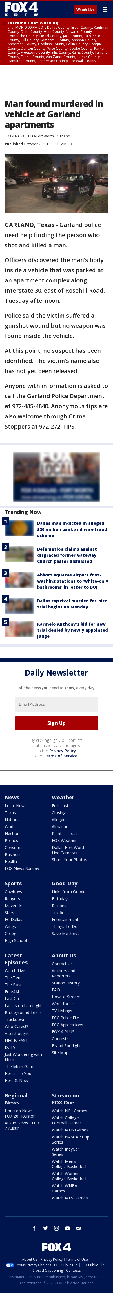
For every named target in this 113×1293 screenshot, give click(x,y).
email (78, 1228)
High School (16, 940)
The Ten (12, 977)
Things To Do (65, 926)
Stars (9, 912)
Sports (13, 883)
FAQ (56, 990)
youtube (67, 1228)
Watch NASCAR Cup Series (70, 1139)
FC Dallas (13, 919)
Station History (66, 983)
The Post (13, 984)
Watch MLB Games (70, 1130)
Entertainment (65, 919)
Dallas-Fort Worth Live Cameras (68, 850)
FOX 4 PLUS (63, 1031)
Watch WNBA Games (64, 1188)
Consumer (14, 847)
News (12, 797)
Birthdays (61, 898)
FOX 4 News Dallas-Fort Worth (29, 136)
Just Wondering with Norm (23, 1057)
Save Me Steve (66, 933)
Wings (10, 926)
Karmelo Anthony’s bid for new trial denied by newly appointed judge (72, 630)
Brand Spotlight (66, 1045)
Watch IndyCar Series (65, 1151)
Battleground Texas (23, 1012)
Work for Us (63, 1004)
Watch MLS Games (70, 1198)
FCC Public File (65, 1017)
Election (12, 833)
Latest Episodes (16, 959)
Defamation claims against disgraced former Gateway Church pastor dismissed (67, 555)
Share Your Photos (69, 859)
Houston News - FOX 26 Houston (20, 1113)
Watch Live (85, 10)
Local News (16, 805)
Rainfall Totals (65, 833)
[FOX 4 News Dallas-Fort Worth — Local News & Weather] (21, 9)
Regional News (16, 1099)
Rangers (12, 898)
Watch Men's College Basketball (69, 1163)
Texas (10, 812)
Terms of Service (60, 756)
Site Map (60, 1052)
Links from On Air (68, 891)
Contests (60, 1038)
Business (13, 854)
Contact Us (62, 963)
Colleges (13, 933)
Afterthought (17, 1033)
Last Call (13, 998)
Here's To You (18, 1073)
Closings (60, 812)
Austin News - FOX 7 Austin (22, 1125)
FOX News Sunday (22, 868)
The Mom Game (20, 1066)
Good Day (64, 883)
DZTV (10, 1047)
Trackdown (15, 1019)
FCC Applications (67, 1024)
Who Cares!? (16, 1026)
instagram (56, 1228)
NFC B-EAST (16, 1040)
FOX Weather (64, 840)
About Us (64, 955)
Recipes (59, 905)
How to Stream (66, 997)
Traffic (58, 912)
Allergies (60, 819)
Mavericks (14, 905)
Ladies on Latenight (23, 1005)
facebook (34, 1228)
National (13, 819)
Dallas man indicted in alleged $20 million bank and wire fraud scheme (72, 529)
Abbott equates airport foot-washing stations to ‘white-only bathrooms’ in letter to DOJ (72, 581)
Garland (63, 136)
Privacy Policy (62, 750)
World (10, 826)
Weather (63, 797)
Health (11, 861)
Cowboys (13, 891)
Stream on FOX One (65, 1099)
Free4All (12, 991)
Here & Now (16, 1080)
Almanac (60, 826)
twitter (45, 1228)
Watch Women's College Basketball (69, 1176)
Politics (11, 840)
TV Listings (62, 1010)
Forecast (60, 805)
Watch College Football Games (67, 1120)
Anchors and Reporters (63, 973)
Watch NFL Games (69, 1110)
